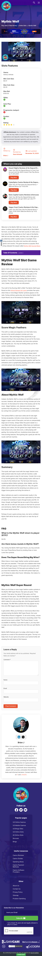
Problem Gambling (19, 899)
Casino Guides (18, 858)
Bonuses (16, 838)
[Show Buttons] (1, 240)
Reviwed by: (17, 153)
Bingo (15, 842)
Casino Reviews (18, 855)
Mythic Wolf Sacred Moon (32, 246)
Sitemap (15, 895)
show (20, 253)
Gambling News (18, 862)
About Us (16, 886)
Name (5, 680)
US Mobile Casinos (19, 825)
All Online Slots (18, 835)
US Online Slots (18, 832)
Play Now (14, 177)
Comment (7, 659)
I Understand (21, 954)
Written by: (6, 153)
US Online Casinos (19, 822)
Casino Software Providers (18, 871)
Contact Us (16, 889)
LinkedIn (24, 774)
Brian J (21, 742)
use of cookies (35, 952)
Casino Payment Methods (18, 866)
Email (5, 688)
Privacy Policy (17, 892)
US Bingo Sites (18, 829)
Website (6, 697)
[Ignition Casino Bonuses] (21, 30)
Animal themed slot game (19, 290)
